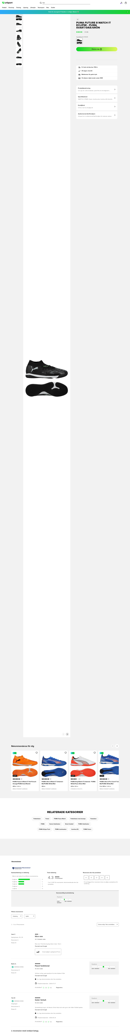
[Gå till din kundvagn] (126, 3)
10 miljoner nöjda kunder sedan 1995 (92, 78)
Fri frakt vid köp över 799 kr (90, 67)
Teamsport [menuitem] (41, 7)
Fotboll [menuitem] (4, 7)
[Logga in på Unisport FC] (121, 3)
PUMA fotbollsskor (83, 824)
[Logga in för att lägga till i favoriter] (36, 752)
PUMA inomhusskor (60, 829)
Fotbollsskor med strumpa (78, 818)
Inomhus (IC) (75, 829)
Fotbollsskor (37, 818)
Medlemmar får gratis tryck (89, 74)
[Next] (117, 746)
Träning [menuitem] (18, 7)
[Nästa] (67, 734)
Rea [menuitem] (47, 7)
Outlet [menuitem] (53, 7)
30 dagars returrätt (87, 70)
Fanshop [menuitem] (11, 7)
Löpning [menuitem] (25, 7)
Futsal (47, 818)
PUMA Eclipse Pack (44, 829)
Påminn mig (95, 49)
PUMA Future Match (60, 818)
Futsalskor (93, 818)
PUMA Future (87, 829)
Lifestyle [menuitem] (33, 7)
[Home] (7, 3)
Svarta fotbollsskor (54, 824)
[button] (19, 24)
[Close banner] (127, 12)
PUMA (42, 824)
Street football (69, 824)
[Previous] (113, 746)
